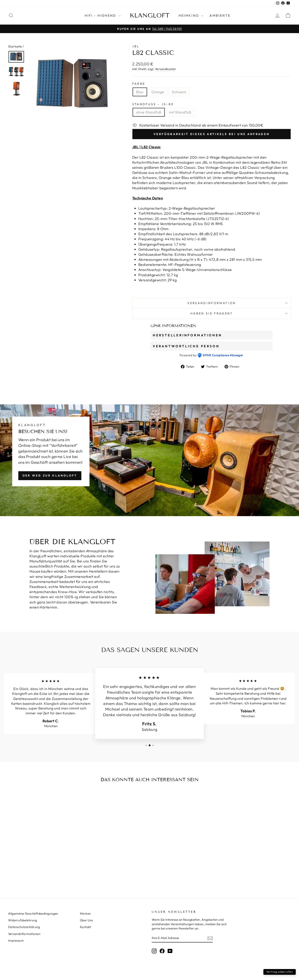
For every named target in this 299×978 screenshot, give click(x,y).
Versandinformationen (24, 934)
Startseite (15, 46)
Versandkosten (165, 69)
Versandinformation (211, 303)
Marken (85, 913)
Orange (157, 92)
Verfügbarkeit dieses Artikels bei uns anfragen (212, 134)
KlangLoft (149, 15)
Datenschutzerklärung (24, 927)
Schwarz (179, 92)
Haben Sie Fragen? (211, 313)
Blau (140, 92)
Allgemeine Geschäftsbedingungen (33, 913)
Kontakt (85, 927)
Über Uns (86, 920)
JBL (136, 46)
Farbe (138, 84)
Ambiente (220, 15)
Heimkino (190, 15)
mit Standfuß (180, 112)
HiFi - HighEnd (101, 15)
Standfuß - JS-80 (153, 104)
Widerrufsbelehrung (22, 920)
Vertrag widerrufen (279, 972)
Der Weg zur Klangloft (50, 475)
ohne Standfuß (148, 112)
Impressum (16, 940)
